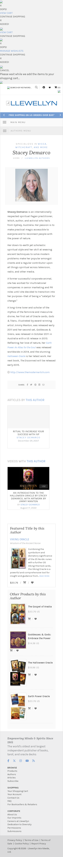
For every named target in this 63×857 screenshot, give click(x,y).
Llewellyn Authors (37, 158)
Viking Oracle (19, 539)
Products (12, 771)
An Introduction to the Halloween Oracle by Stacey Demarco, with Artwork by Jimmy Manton (28, 497)
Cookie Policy (22, 843)
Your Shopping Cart (17, 791)
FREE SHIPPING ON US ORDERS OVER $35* (31, 115)
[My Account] (44, 87)
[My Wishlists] (50, 87)
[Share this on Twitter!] (31, 384)
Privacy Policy (14, 840)
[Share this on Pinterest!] (35, 384)
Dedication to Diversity (19, 824)
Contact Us (13, 797)
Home (16, 158)
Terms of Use (31, 840)
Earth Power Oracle (39, 696)
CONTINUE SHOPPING (12, 16)
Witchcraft (23, 147)
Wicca (42, 144)
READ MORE (44, 576)
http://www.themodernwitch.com (30, 372)
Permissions (14, 827)
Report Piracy (38, 843)
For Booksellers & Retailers (22, 804)
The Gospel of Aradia (40, 606)
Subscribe (12, 781)
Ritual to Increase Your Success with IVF (28, 433)
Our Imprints (14, 817)
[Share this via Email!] (43, 384)
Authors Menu (21, 130)
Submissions (14, 831)
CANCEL (4, 70)
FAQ (9, 801)
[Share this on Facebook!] (27, 384)
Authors (11, 774)
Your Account (14, 794)
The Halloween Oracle (40, 662)
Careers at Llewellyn (18, 821)
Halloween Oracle (16, 356)
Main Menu (18, 122)
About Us (12, 814)
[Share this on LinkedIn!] (39, 384)
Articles (11, 777)
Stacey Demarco (28, 437)
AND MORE (41, 147)
